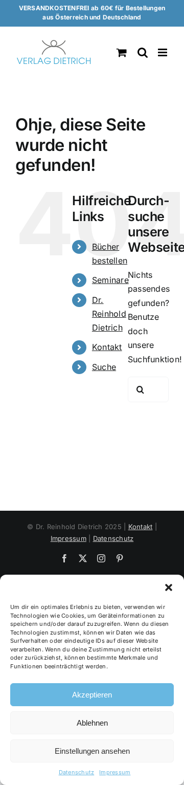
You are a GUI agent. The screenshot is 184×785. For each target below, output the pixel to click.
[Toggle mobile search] (142, 52)
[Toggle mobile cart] (122, 52)
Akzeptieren (92, 694)
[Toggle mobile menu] (163, 52)
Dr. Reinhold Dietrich (109, 314)
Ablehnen (92, 722)
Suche (104, 367)
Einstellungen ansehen (92, 751)
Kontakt (107, 347)
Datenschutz (77, 772)
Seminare (110, 280)
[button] (169, 587)
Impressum (114, 772)
